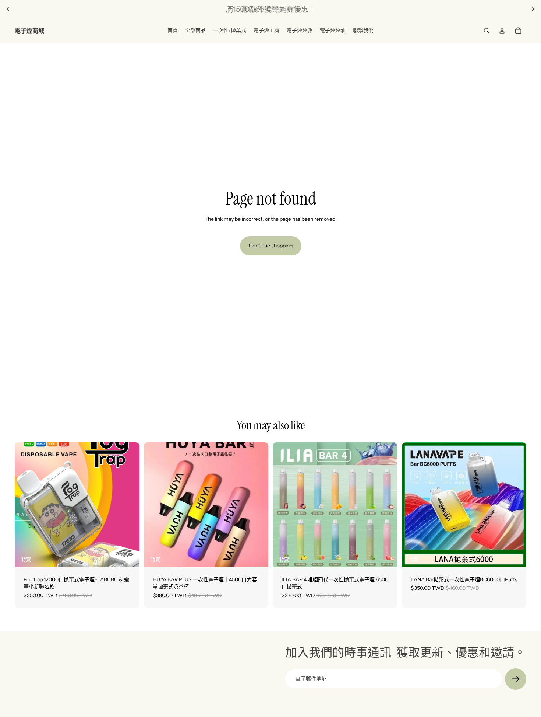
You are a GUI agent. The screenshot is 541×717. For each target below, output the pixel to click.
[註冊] (515, 679)
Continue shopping (271, 245)
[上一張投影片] (8, 9)
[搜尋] (486, 30)
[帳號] (502, 30)
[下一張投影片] (533, 9)
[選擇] (128, 556)
